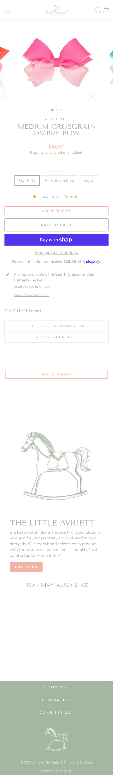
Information (55, 700)
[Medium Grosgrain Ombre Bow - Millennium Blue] (24, 656)
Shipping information (56, 326)
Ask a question (56, 337)
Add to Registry (56, 210)
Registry (55, 687)
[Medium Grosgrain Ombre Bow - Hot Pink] (18, 656)
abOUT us (26, 567)
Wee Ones (56, 119)
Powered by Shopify (56, 771)
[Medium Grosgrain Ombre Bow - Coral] (30, 656)
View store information (31, 295)
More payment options (56, 252)
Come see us (55, 712)
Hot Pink (27, 180)
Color (56, 171)
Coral (89, 180)
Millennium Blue (59, 180)
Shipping (36, 152)
